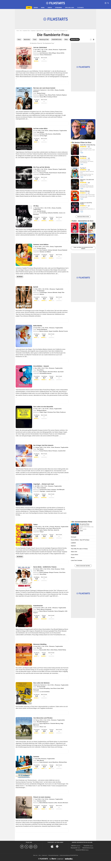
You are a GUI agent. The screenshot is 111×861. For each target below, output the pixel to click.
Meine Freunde (44, 57)
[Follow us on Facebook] (22, 847)
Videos (50, 7)
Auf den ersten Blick (40, 128)
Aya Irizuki (61, 371)
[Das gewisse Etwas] (75, 528)
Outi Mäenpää (60, 489)
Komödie (61, 90)
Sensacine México (80, 850)
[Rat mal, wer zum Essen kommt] (24, 98)
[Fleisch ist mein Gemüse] (24, 807)
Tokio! (35, 524)
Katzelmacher (38, 605)
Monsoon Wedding (39, 644)
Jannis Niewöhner (53, 762)
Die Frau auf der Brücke (41, 167)
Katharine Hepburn (61, 95)
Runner (73, 557)
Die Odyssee (83, 156)
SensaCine (86, 845)
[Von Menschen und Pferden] (24, 728)
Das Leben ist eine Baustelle (43, 406)
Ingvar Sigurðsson (44, 723)
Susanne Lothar (52, 802)
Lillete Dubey (54, 649)
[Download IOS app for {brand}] (53, 846)
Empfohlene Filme (26, 30)
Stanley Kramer (41, 93)
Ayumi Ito (56, 530)
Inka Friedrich (43, 250)
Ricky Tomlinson (61, 412)
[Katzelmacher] (24, 616)
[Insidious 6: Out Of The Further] (75, 207)
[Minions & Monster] (75, 196)
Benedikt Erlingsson (42, 721)
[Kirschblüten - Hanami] (24, 376)
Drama (50, 49)
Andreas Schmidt (52, 250)
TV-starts (80, 7)
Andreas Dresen (41, 248)
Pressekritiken (37, 217)
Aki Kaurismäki (41, 686)
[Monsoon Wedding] (24, 654)
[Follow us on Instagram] (31, 847)
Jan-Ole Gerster (41, 211)
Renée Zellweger (44, 572)
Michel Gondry (41, 528)
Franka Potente (43, 450)
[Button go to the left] (91, 40)
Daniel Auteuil (53, 172)
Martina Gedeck (43, 331)
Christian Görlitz (41, 801)
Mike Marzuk (40, 760)
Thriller (63, 569)
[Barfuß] (24, 297)
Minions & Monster (85, 191)
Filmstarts (51, 217)
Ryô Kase (50, 530)
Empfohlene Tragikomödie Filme (37, 30)
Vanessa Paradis (44, 172)
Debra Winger (52, 53)
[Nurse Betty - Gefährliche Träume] (24, 577)
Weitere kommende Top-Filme (83, 565)
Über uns (35, 855)
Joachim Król (61, 450)
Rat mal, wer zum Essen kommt (44, 88)
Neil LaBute (40, 570)
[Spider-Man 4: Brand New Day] (75, 149)
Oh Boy (36, 206)
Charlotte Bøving (55, 723)
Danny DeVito (60, 53)
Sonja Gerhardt (43, 762)
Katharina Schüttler (53, 212)
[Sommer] (24, 767)
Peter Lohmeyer (51, 489)
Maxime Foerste (63, 331)
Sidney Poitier (52, 95)
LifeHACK (73, 542)
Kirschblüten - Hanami (41, 366)
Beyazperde (74, 847)
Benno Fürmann (53, 450)
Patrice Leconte (41, 171)
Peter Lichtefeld (41, 487)
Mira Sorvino (49, 134)
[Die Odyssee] (75, 161)
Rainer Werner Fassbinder (44, 609)
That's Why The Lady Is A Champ (79, 548)
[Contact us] (36, 847)
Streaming (58, 7)
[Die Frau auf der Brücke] (24, 177)
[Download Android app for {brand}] (58, 846)
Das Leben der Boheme (41, 683)
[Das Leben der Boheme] (24, 693)
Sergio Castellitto (53, 331)
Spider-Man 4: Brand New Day (87, 144)
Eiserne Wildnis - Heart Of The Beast (80, 540)
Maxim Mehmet (43, 802)
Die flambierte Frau (48, 30)
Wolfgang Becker (41, 410)
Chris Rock (62, 572)
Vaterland (73, 545)
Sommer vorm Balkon (40, 244)
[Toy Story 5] (75, 172)
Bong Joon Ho (57, 528)
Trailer (81, 152)
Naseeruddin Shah (44, 649)
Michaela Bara (63, 762)
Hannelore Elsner (52, 371)
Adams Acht (74, 551)
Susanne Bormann (63, 802)
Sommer (36, 756)
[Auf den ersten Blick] (24, 139)
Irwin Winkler (40, 132)
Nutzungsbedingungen (53, 855)
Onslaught (73, 537)
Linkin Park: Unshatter (76, 560)
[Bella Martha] (24, 336)
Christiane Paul (51, 412)
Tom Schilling (43, 212)
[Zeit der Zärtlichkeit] (24, 58)
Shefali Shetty (62, 649)
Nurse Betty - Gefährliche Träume (44, 567)
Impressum (44, 855)
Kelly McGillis (57, 134)
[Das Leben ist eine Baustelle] (24, 417)
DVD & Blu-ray (69, 7)
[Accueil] (55, 3)
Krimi (52, 447)
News (42, 7)
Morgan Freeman (54, 572)
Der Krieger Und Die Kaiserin (43, 445)
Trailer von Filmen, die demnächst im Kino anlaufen (83, 248)
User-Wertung (36, 57)
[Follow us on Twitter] (27, 847)
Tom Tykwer (40, 449)
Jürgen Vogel (43, 412)
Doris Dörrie (40, 370)
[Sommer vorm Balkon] (24, 255)
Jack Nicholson (43, 53)
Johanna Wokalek (52, 292)
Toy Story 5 (83, 168)
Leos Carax (49, 528)
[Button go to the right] (94, 40)
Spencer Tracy (43, 95)
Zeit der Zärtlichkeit (40, 47)
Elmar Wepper (43, 371)
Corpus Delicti (74, 554)
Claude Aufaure (62, 172)
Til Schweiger (40, 290)
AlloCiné (73, 845)
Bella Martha (37, 326)
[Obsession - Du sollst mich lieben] (75, 184)
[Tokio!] (24, 535)
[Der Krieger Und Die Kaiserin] (24, 456)
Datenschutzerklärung (65, 855)
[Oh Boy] (24, 216)
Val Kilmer (42, 134)
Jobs (40, 855)
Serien (36, 7)
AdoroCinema (86, 847)
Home (17, 30)
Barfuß (35, 287)
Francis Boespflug (44, 688)
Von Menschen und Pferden (42, 718)
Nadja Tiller (61, 292)
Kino (29, 7)
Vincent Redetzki (62, 250)
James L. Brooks (41, 51)
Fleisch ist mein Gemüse (41, 797)
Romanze (55, 49)
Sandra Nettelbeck (42, 329)
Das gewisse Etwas (84, 524)
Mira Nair (39, 648)
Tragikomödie (62, 49)
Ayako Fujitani (43, 530)
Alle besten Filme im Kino (83, 216)
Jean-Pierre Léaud (55, 688)
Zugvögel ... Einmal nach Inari (43, 484)
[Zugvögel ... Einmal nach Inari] (24, 494)
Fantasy (52, 526)
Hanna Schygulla (59, 611)
